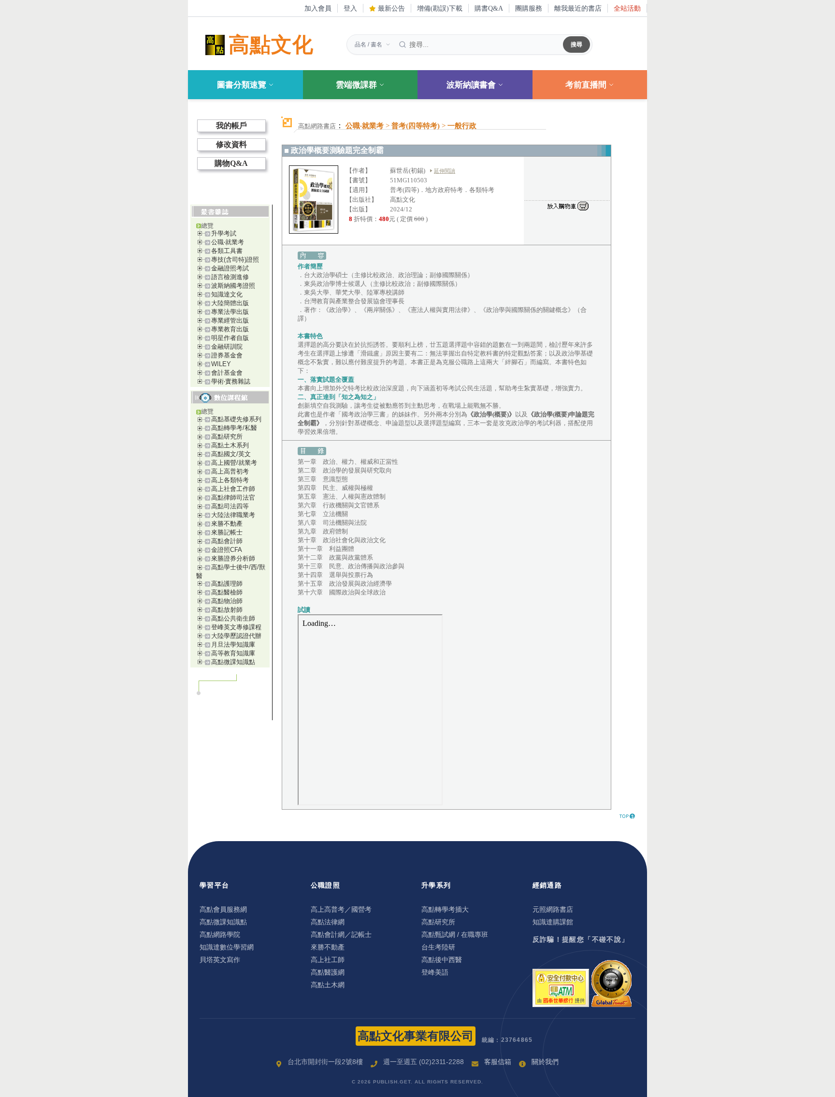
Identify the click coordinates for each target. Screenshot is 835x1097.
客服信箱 (497, 1062)
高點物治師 (227, 601)
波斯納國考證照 (233, 285)
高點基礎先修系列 (236, 419)
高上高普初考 (230, 471)
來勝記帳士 (227, 532)
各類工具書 (227, 250)
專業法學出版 (230, 311)
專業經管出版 (230, 320)
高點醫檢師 (227, 592)
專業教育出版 (230, 329)
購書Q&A (489, 8)
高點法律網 (328, 922)
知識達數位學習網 (227, 947)
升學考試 (223, 233)
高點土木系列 (230, 445)
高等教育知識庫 (233, 653)
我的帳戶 (231, 125)
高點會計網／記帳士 (341, 934)
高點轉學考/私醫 (234, 427)
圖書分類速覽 (241, 84)
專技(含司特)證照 (235, 259)
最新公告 (390, 8)
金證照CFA (226, 549)
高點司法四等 (230, 506)
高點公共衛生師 (233, 618)
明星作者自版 (230, 337)
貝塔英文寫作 (220, 960)
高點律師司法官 (233, 497)
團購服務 (528, 8)
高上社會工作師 (233, 488)
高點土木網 (328, 985)
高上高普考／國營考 (341, 909)
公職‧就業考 (227, 242)
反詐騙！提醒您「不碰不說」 (581, 939)
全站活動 (627, 8)
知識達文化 (227, 294)
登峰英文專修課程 (236, 627)
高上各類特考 (230, 480)
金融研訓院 (227, 346)
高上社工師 (328, 960)
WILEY (221, 364)
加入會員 (317, 8)
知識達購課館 (553, 922)
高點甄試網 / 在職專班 (454, 934)
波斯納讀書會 (471, 84)
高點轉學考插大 (445, 909)
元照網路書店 (553, 909)
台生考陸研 (438, 947)
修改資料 (231, 144)
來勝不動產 (227, 523)
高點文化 (271, 44)
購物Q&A (231, 163)
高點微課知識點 (233, 662)
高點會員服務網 (223, 909)
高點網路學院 (220, 934)
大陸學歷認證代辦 (236, 635)
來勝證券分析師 (233, 558)
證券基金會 (227, 355)
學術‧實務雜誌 (230, 381)
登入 (350, 8)
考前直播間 (585, 84)
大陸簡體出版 (230, 303)
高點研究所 (227, 436)
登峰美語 (434, 972)
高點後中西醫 (441, 960)
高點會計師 (227, 541)
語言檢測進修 (230, 277)
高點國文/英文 (231, 454)
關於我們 (545, 1062)
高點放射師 (227, 609)
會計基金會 (227, 372)
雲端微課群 (356, 84)
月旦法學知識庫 (233, 644)
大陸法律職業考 (233, 515)
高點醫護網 (328, 972)
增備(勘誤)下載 (439, 8)
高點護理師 (227, 583)
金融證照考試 (230, 268)
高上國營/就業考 (234, 462)
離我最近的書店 (578, 8)
